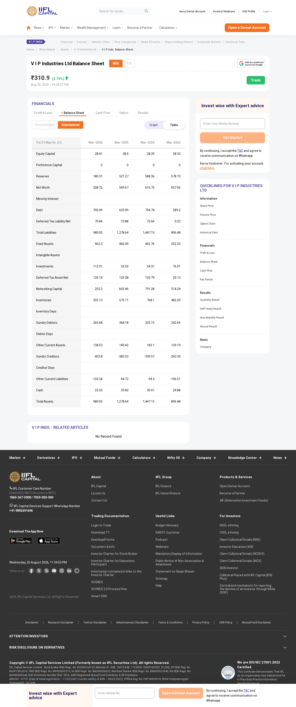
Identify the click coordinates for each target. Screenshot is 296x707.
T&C (125, 381)
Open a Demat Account (117, 368)
